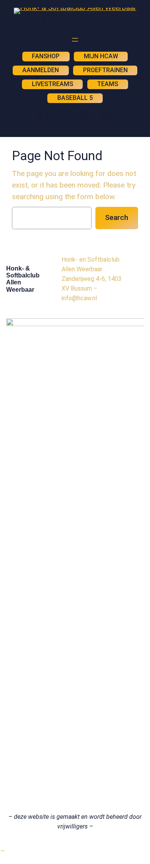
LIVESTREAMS (52, 84)
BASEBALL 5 (75, 97)
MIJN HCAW (101, 56)
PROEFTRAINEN (105, 70)
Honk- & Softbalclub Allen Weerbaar (75, 21)
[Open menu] (75, 39)
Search (116, 217)
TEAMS (107, 84)
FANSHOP (46, 56)
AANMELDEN (40, 70)
